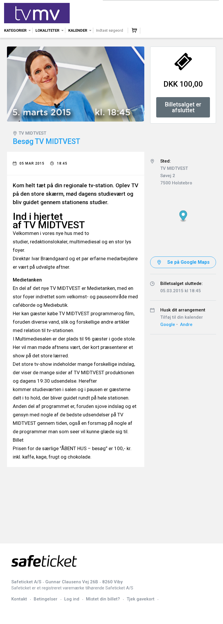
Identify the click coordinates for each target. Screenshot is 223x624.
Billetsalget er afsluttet (183, 107)
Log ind (71, 599)
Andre (186, 324)
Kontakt (19, 599)
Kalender (77, 30)
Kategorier (15, 30)
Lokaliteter (47, 30)
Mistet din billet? (103, 599)
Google (167, 324)
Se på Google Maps (188, 262)
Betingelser (45, 599)
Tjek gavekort (140, 599)
